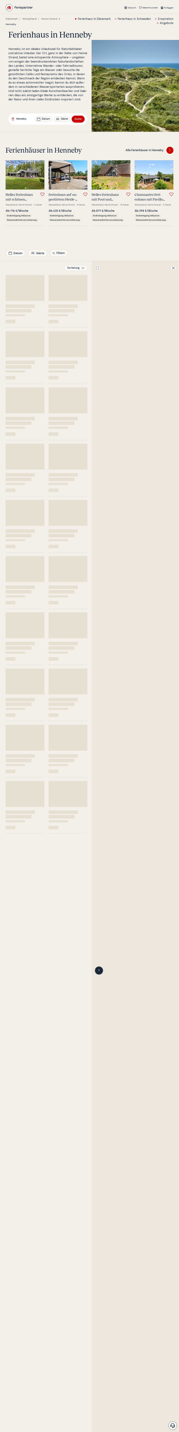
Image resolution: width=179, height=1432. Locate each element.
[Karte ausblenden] (173, 268)
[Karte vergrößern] (97, 268)
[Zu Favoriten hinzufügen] (42, 194)
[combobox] (75, 268)
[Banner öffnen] (173, 1425)
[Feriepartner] (19, 7)
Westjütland (29, 19)
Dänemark (12, 19)
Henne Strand (49, 19)
